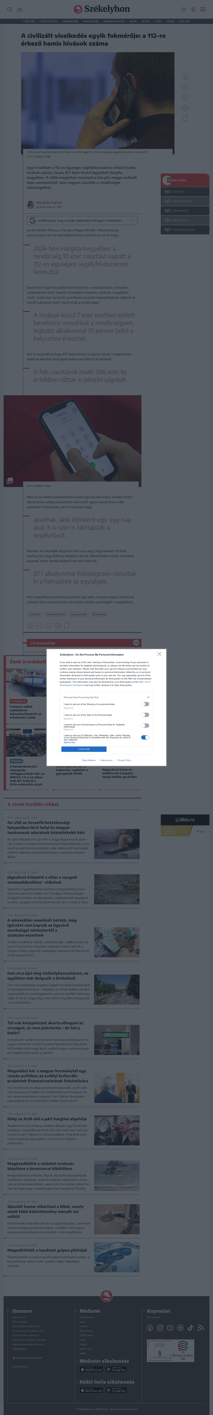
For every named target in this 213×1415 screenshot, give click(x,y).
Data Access (106, 760)
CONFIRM (84, 749)
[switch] (145, 704)
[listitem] (106, 697)
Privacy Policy (124, 760)
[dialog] (106, 707)
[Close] (160, 655)
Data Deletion (89, 760)
